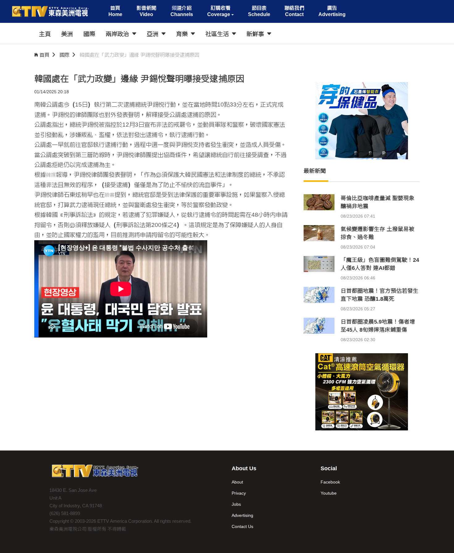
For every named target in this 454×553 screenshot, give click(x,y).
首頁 (44, 54)
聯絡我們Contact (294, 11)
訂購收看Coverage (218, 11)
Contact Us (242, 526)
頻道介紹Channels (181, 11)
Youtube (329, 493)
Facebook (330, 482)
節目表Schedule (259, 11)
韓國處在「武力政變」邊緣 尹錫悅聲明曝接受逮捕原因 (140, 54)
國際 (64, 54)
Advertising (242, 515)
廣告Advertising (332, 11)
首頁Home (115, 11)
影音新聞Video (146, 11)
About (237, 482)
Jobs (236, 504)
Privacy (239, 493)
